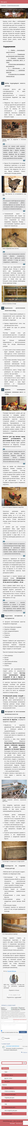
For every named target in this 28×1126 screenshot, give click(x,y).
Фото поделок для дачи (11, 1110)
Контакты (19, 1123)
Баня (6, 1072)
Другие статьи (8, 1078)
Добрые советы (9, 1075)
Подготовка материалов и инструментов (15, 65)
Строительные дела (10, 1107)
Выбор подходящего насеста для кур (15, 51)
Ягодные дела (8, 1113)
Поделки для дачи (9, 1097)
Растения (7, 1101)
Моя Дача (7, 1081)
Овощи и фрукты (9, 1088)
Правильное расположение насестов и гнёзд (15, 55)
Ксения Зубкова (11, 971)
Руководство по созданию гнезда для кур (15, 75)
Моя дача (4, 2)
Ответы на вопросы (10, 1091)
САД (6, 1104)
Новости (4, 1084)
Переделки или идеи (10, 1094)
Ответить (25, 1052)
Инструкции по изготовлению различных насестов (15, 70)
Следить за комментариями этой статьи (9, 1032)
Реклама (12, 1123)
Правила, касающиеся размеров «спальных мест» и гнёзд (15, 60)
